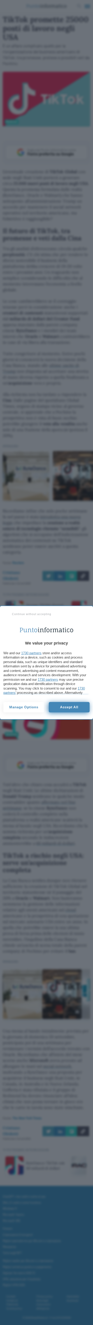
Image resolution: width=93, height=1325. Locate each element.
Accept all (69, 707)
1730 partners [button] (31, 653)
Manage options (23, 707)
